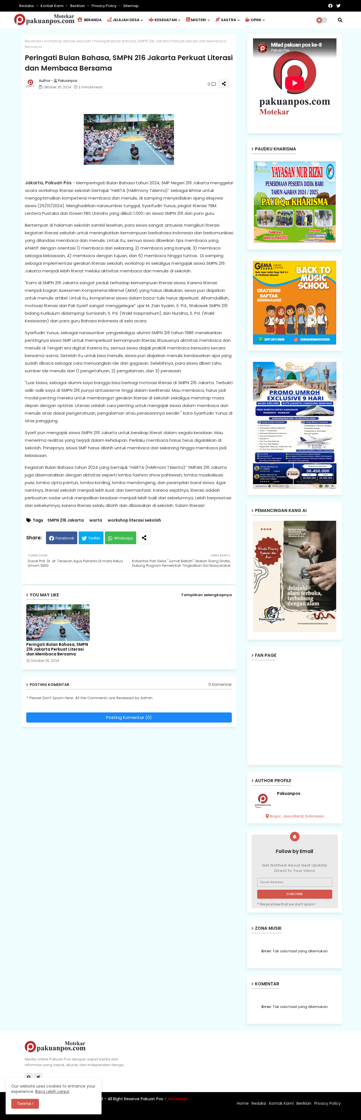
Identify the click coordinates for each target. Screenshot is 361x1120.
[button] (340, 20)
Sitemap (131, 5)
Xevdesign (178, 1099)
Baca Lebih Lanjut (52, 1091)
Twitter (94, 538)
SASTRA (228, 20)
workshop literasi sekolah (67, 41)
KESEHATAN (166, 20)
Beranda (33, 41)
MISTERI (198, 20)
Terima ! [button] (25, 1103)
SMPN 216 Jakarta (65, 520)
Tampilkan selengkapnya (206, 595)
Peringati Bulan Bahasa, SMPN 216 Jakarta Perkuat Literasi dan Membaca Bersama (57, 649)
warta (95, 520)
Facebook (65, 538)
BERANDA (92, 20)
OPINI (256, 20)
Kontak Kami (52, 5)
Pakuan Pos (123, 1113)
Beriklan (78, 5)
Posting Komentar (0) (129, 717)
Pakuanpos (288, 793)
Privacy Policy (104, 5)
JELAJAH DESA (126, 20)
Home (243, 1103)
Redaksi (27, 5)
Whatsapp (123, 538)
